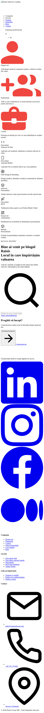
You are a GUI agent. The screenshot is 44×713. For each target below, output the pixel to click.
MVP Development (12, 564)
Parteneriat (9, 541)
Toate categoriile (7, 315)
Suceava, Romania (12, 706)
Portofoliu (9, 22)
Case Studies (10, 547)
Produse (8, 20)
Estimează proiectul (8, 331)
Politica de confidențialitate (15, 577)
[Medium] (22, 531)
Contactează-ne (21, 344)
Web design (9, 562)
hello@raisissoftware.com (14, 626)
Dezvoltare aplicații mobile (14, 560)
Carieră (8, 543)
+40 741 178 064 (11, 666)
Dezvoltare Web (11, 558)
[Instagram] (22, 445)
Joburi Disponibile (12, 545)
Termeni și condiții (12, 575)
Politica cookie (10, 579)
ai (16, 315)
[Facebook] (22, 488)
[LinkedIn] (22, 403)
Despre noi (9, 539)
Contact (8, 26)
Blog (7, 24)
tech (14, 315)
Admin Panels (10, 566)
